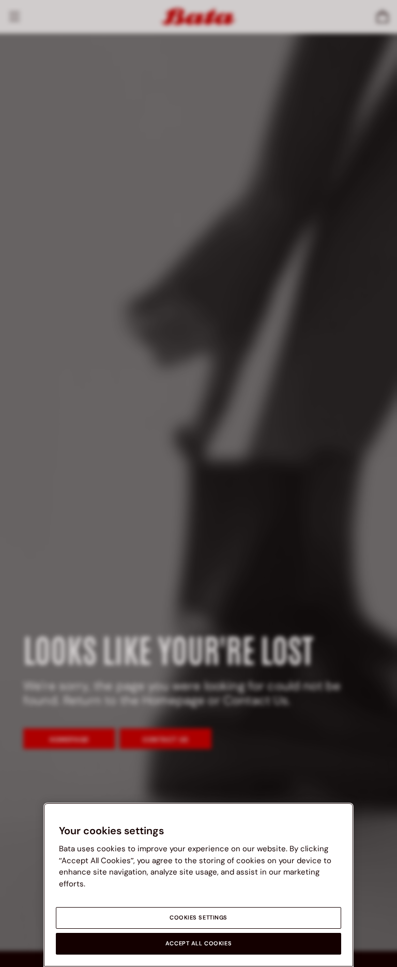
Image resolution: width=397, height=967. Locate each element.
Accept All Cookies (198, 943)
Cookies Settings (198, 918)
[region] (198, 885)
